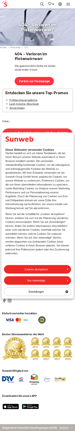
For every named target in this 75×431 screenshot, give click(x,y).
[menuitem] (6, 4)
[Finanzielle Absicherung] (21, 379)
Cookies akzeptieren (36, 269)
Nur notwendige (36, 280)
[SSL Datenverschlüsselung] (42, 319)
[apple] (11, 406)
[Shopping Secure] (34, 379)
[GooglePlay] (30, 406)
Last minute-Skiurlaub (24, 104)
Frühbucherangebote (23, 100)
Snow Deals (17, 108)
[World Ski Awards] (37, 348)
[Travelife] (60, 379)
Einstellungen (36, 291)
